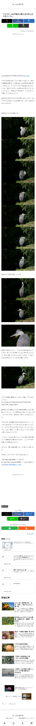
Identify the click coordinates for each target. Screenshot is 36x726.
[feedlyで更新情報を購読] (9, 528)
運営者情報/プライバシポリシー (27, 719)
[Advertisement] (18, 56)
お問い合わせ (9, 718)
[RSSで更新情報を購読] (26, 528)
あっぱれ (26, 75)
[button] (23, 26)
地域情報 (5, 506)
